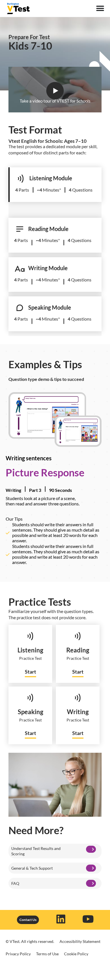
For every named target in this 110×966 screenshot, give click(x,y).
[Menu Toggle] (100, 8)
